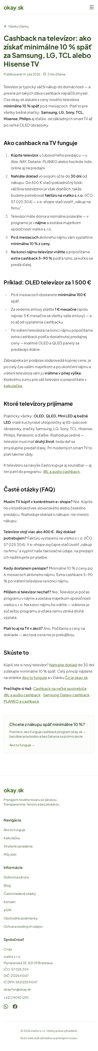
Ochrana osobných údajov (23, 926)
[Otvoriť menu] (91, 7)
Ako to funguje (34, 677)
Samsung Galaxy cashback (66, 694)
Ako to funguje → (22, 745)
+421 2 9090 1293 (16, 997)
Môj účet (10, 854)
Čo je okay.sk (76, 677)
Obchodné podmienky (21, 918)
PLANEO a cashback (21, 701)
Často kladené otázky (20, 893)
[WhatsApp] (6, 1006)
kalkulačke (13, 385)
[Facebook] (15, 1006)
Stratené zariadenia (18, 846)
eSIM (7, 910)
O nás (8, 949)
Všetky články (18, 26)
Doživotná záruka (16, 877)
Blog (7, 885)
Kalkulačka (12, 838)
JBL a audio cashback (61, 471)
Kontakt (9, 902)
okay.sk (14, 7)
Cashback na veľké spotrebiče (60, 688)
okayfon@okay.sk (17, 989)
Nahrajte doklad (63, 664)
